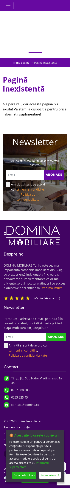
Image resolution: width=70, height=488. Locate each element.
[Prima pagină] (32, 235)
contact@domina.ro (25, 405)
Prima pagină (21, 62)
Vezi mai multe (52, 288)
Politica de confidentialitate (28, 355)
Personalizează (50, 475)
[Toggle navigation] (8, 5)
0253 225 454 (20, 397)
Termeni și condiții (17, 427)
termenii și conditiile (29, 189)
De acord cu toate (24, 475)
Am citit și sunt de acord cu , (28, 192)
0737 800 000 (20, 390)
